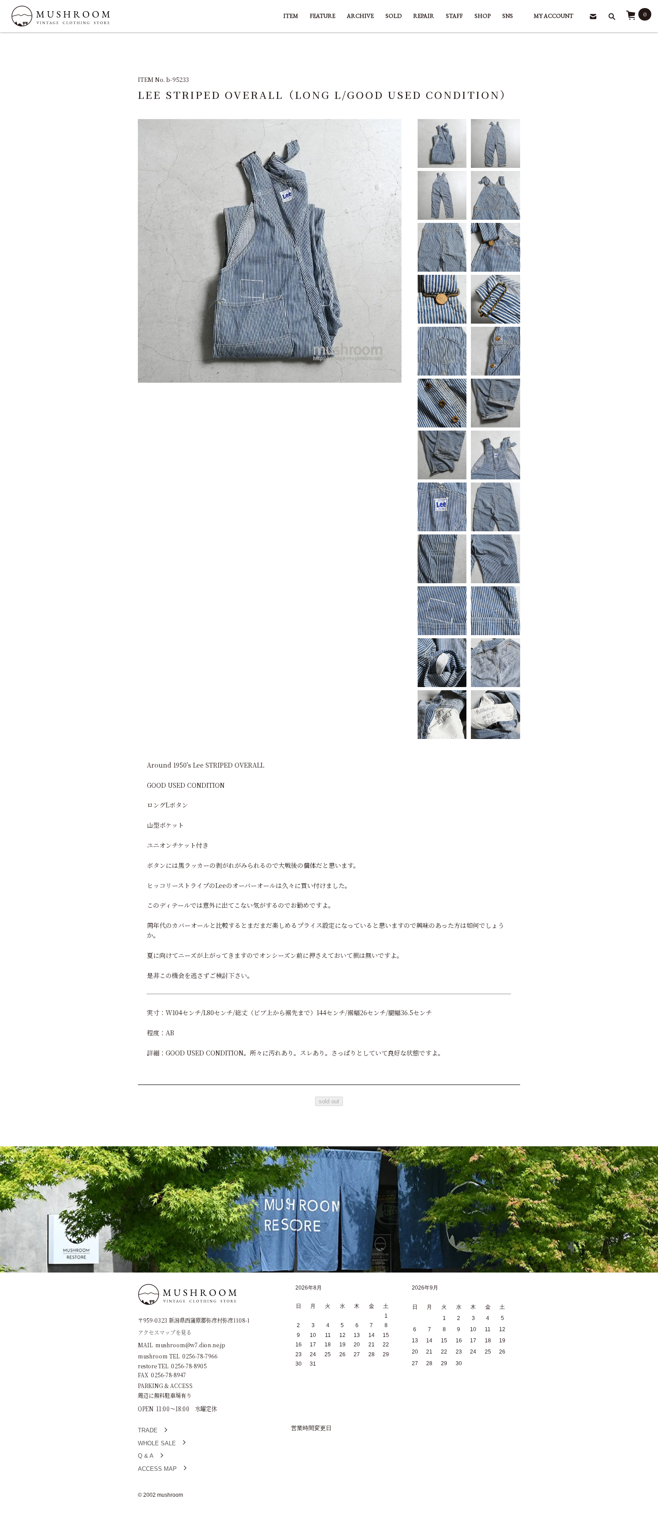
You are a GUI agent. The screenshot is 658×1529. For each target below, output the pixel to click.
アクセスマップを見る (165, 1332)
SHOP (482, 16)
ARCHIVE (360, 16)
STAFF (454, 16)
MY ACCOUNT (553, 16)
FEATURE (322, 16)
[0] (631, 18)
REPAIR (423, 16)
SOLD (393, 16)
